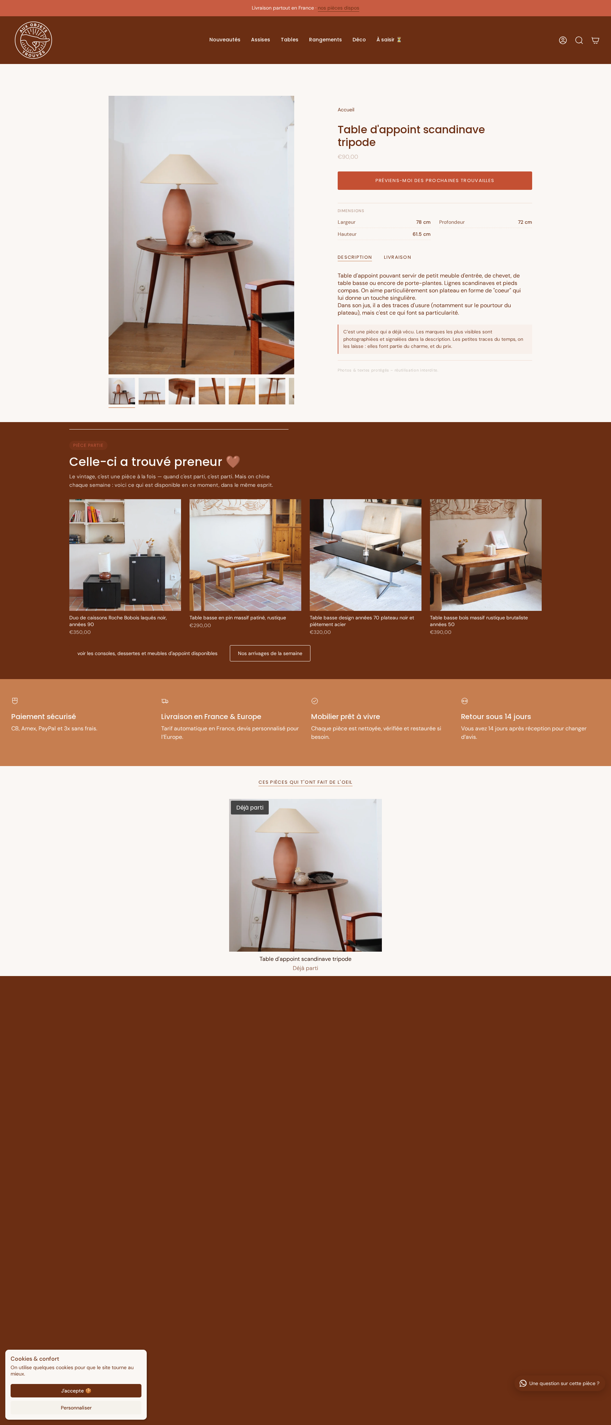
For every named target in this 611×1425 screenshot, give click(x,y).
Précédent (108, 235)
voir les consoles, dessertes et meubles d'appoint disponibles (147, 653)
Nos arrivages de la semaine (270, 653)
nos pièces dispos (338, 8)
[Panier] (595, 40)
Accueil (346, 109)
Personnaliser (76, 1407)
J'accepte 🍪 (76, 1391)
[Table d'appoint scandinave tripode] (305, 875)
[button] (225, 40)
